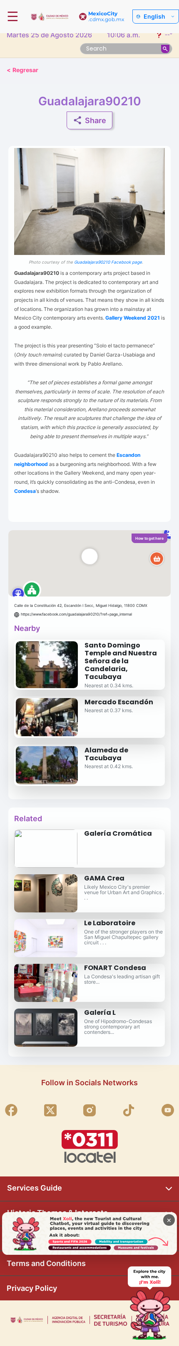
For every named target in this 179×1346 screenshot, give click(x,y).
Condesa (25, 490)
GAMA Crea (104, 878)
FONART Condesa (115, 968)
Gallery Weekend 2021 (132, 318)
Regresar (22, 69)
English (154, 16)
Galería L (100, 1012)
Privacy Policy (32, 1288)
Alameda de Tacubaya (106, 754)
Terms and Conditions (46, 1263)
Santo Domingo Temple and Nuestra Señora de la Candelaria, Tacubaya (121, 661)
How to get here (149, 538)
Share (95, 120)
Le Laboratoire (109, 923)
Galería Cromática (118, 833)
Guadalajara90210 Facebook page (108, 261)
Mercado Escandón (119, 702)
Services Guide (34, 1188)
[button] (89, 563)
